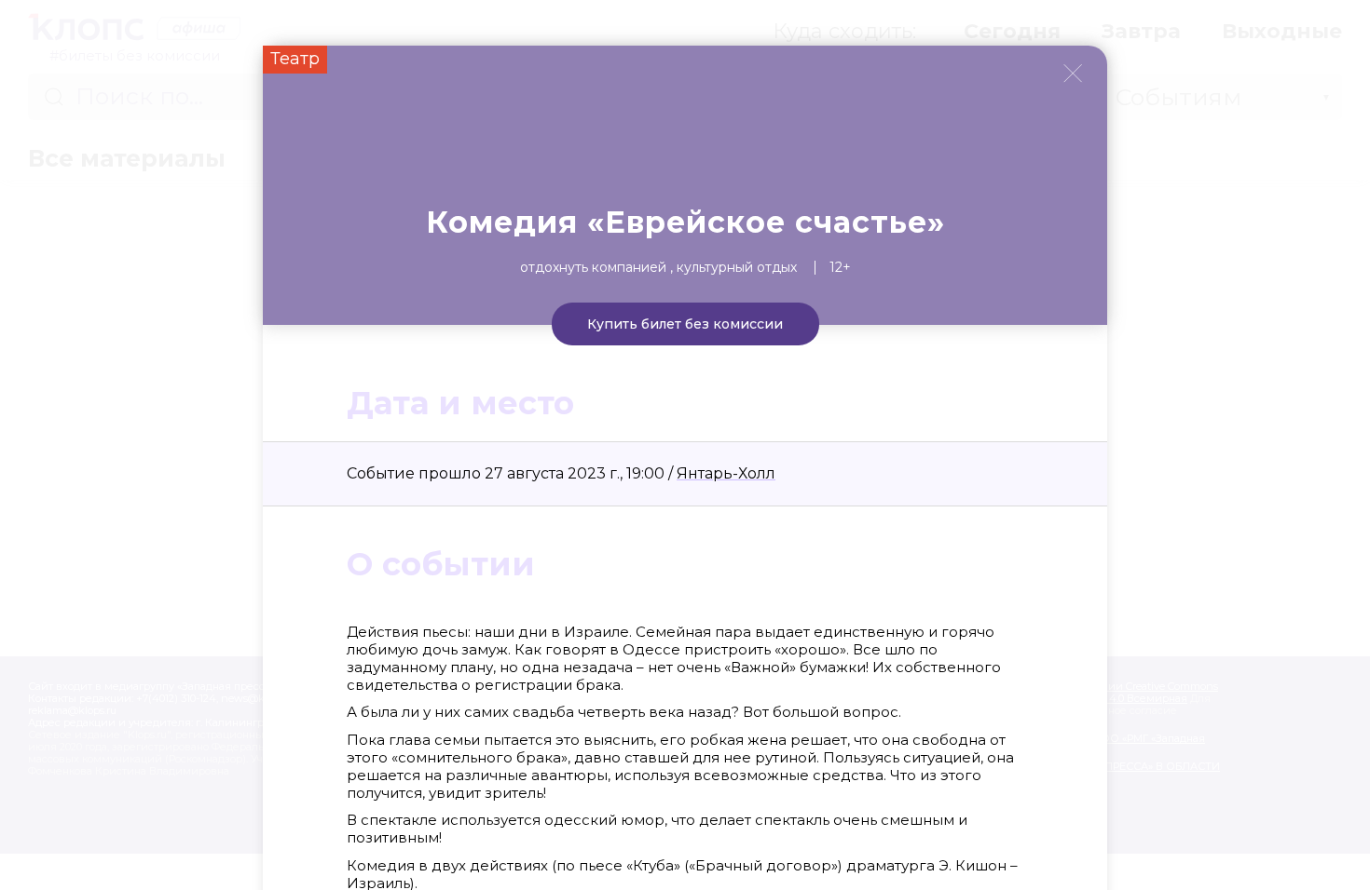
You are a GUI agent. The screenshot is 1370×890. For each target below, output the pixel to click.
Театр (295, 58)
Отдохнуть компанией (593, 267)
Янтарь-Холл (726, 473)
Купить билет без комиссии (685, 324)
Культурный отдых (737, 267)
